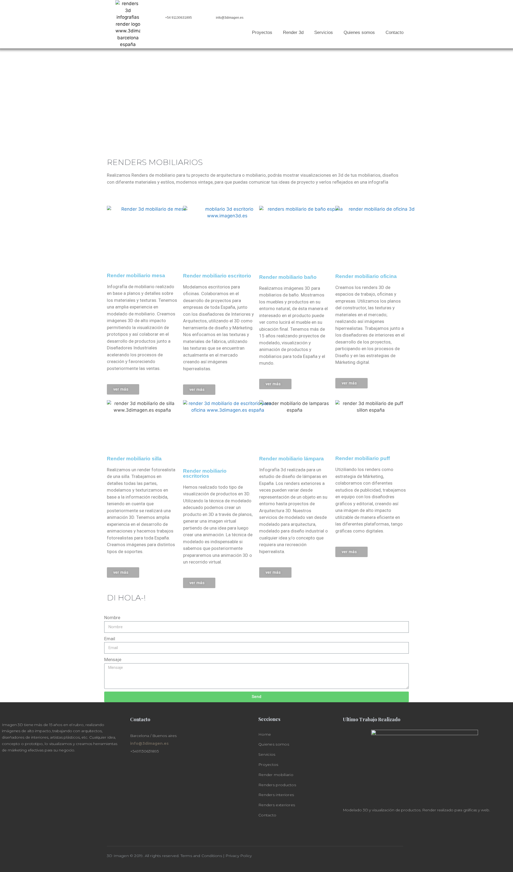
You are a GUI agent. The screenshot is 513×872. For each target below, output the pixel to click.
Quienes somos (359, 32)
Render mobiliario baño (288, 277)
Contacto (394, 32)
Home (264, 734)
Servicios (323, 32)
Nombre (112, 617)
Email (109, 638)
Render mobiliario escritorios (205, 473)
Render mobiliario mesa (136, 275)
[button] (123, 389)
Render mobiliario (275, 774)
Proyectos (262, 32)
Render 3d (293, 32)
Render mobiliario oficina (366, 276)
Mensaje (112, 659)
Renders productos (277, 784)
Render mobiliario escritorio (217, 276)
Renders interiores (276, 794)
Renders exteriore (275, 804)
